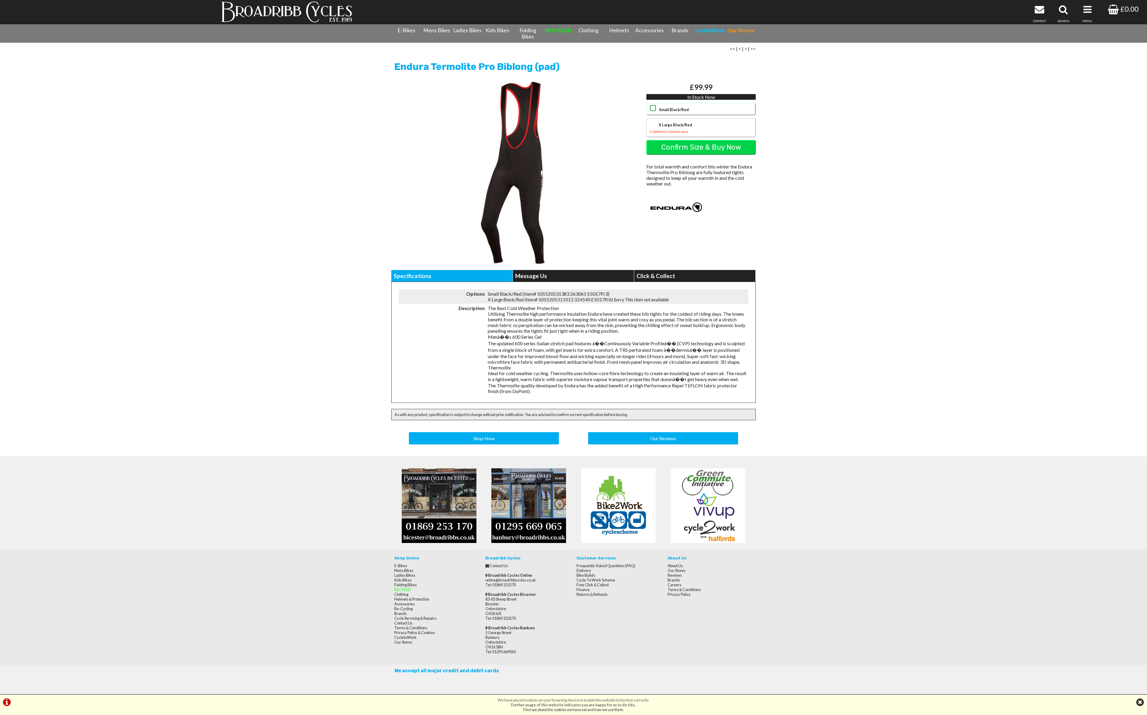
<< (732, 48)
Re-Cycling (403, 608)
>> (753, 48)
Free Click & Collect (592, 584)
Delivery (583, 570)
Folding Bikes (527, 33)
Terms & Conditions (410, 627)
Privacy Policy (679, 594)
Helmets (619, 30)
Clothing (589, 30)
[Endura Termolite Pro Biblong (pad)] (512, 173)
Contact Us (403, 623)
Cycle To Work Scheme (595, 580)
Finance (583, 589)
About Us (675, 565)
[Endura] (676, 220)
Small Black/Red (674, 109)
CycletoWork (405, 637)
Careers (674, 584)
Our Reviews (663, 438)
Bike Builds (585, 575)
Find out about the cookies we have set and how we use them (573, 709)
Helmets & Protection (411, 599)
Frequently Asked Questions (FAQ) (605, 565)
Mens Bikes (436, 30)
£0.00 (1129, 8)
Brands (679, 30)
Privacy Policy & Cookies (414, 632)
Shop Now (484, 438)
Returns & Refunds (592, 594)
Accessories (649, 30)
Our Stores (403, 642)
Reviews (675, 575)
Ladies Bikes (467, 30)
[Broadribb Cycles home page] (287, 12)
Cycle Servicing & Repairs (415, 618)
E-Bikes (406, 30)
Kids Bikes (497, 30)
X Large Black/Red (671, 128)
